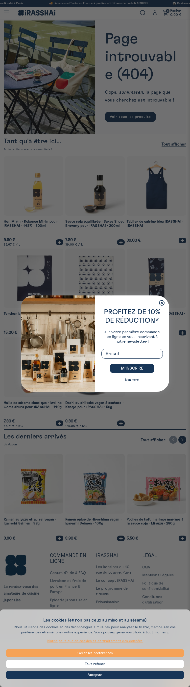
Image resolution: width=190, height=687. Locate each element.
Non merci (132, 379)
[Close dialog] (161, 302)
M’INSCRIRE (132, 368)
